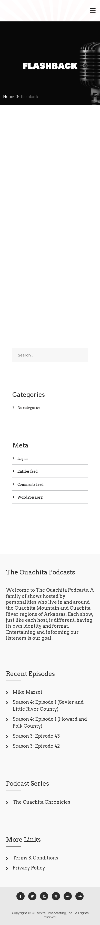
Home (8, 96)
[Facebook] (20, 896)
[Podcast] (56, 896)
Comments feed (30, 484)
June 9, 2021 (22, 210)
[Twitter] (32, 896)
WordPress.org (30, 497)
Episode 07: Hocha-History (45, 195)
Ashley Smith (49, 210)
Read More (22, 283)
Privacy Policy (29, 868)
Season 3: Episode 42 (36, 746)
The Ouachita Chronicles (41, 802)
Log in (22, 458)
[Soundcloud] (79, 896)
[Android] (68, 896)
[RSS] (44, 896)
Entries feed (27, 471)
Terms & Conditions (35, 857)
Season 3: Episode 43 (36, 736)
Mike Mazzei (27, 692)
